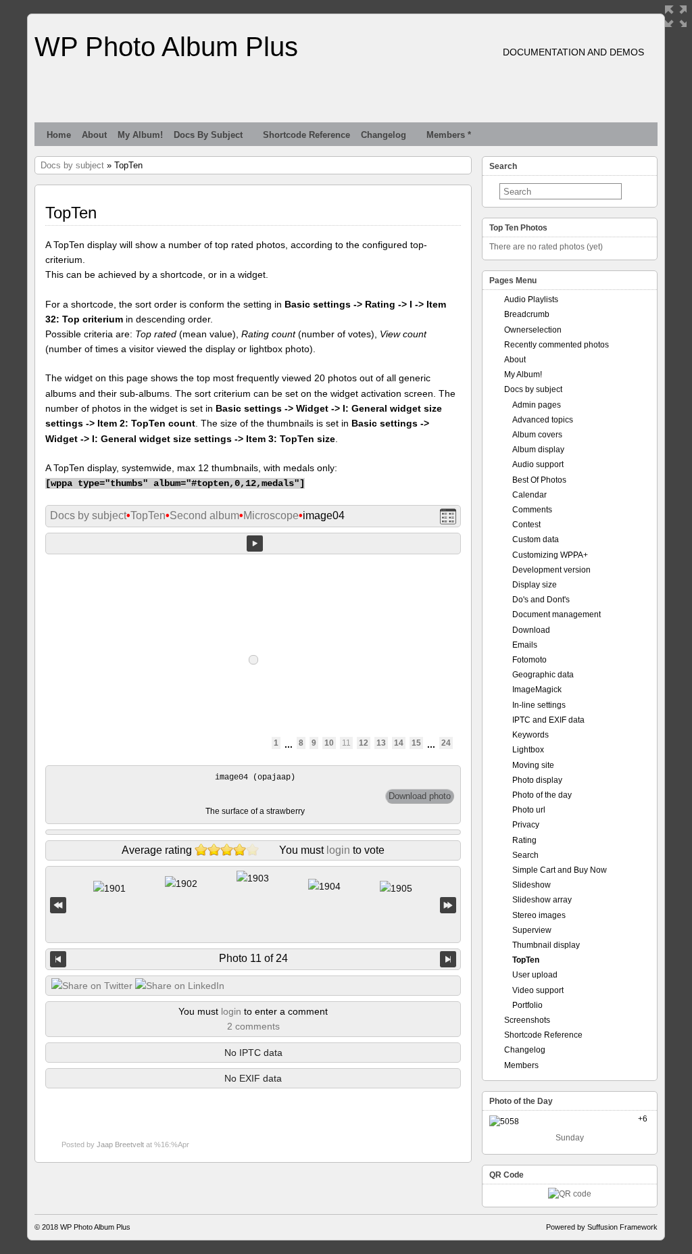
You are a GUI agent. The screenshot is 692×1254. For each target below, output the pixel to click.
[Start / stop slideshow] (255, 543)
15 (416, 743)
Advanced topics (542, 420)
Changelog (383, 135)
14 (398, 743)
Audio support (538, 464)
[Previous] (58, 959)
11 (346, 743)
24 (446, 743)
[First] (58, 904)
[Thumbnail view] (448, 516)
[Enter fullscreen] (676, 16)
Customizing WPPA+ (550, 555)
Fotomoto (529, 660)
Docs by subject (208, 135)
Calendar (529, 495)
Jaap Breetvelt (120, 1144)
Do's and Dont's (541, 599)
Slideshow (531, 885)
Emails (524, 645)
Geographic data (543, 674)
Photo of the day (542, 795)
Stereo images (539, 915)
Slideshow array (542, 900)
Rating (524, 840)
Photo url (528, 810)
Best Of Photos (539, 480)
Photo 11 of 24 (253, 958)
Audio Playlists (531, 299)
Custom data (535, 539)
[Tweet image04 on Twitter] (91, 985)
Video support (538, 990)
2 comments (253, 1026)
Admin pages (536, 405)
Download (531, 630)
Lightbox (528, 749)
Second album (204, 515)
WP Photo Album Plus (166, 47)
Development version (551, 570)
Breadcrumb (526, 314)
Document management (556, 614)
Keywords (530, 735)
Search (525, 855)
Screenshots (527, 1020)
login (338, 850)
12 (363, 743)
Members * (448, 135)
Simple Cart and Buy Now (559, 870)
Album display (538, 449)
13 (381, 743)
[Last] (448, 904)
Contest (526, 524)
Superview (531, 930)
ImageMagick (537, 689)
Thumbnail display (546, 945)
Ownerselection (533, 330)
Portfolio (527, 1005)
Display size (534, 584)
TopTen (148, 515)
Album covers (537, 434)
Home (59, 135)
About (94, 135)
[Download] (419, 796)
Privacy (525, 824)
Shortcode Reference (306, 135)
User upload (535, 975)
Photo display (537, 780)
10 (329, 743)
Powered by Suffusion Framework (602, 1227)
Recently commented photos (556, 344)
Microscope (271, 515)
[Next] (448, 959)
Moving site (533, 765)
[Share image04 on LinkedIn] (179, 985)
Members (521, 1065)
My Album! (140, 135)
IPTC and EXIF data (548, 720)
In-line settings (539, 705)
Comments (532, 509)
